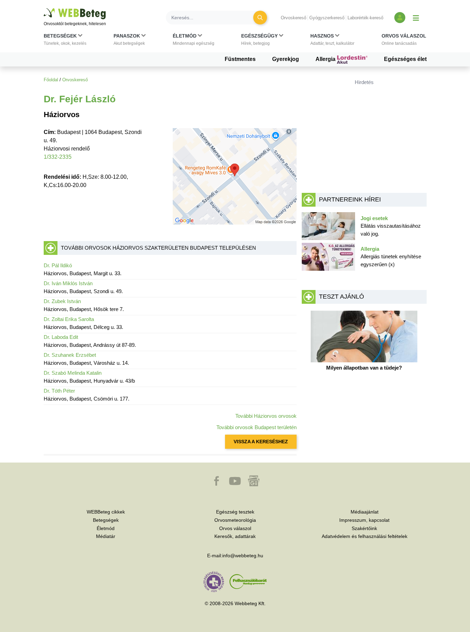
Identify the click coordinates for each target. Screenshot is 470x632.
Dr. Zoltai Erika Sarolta (69, 319)
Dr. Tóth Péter (59, 391)
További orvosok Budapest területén (256, 427)
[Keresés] (260, 17)
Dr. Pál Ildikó (58, 265)
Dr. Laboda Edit (61, 337)
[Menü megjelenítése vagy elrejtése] (416, 17)
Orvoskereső (293, 17)
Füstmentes (240, 59)
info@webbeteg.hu (242, 555)
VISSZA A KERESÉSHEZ (261, 441)
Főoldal (51, 79)
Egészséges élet (405, 59)
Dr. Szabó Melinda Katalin (73, 373)
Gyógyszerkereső (326, 17)
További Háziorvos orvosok (266, 416)
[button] (65, 41)
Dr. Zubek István (62, 301)
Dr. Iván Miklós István (68, 283)
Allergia (326, 59)
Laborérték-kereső (365, 17)
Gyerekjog (285, 59)
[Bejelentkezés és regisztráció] (399, 17)
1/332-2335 (58, 157)
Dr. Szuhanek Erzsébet (70, 355)
